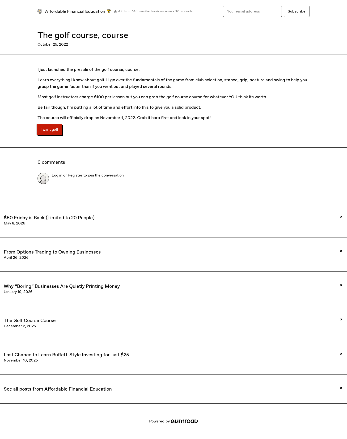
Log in (57, 175)
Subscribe (296, 11)
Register (75, 175)
